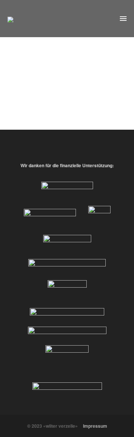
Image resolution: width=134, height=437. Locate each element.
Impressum (95, 426)
